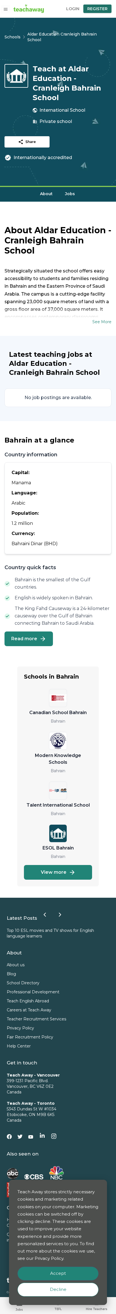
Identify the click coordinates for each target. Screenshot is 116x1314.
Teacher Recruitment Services (36, 1019)
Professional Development (33, 991)
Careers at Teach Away (29, 1010)
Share (30, 142)
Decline (58, 1289)
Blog (11, 973)
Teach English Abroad (28, 1000)
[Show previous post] (44, 914)
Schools (13, 36)
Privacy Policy (20, 1028)
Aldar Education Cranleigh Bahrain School (62, 37)
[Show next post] (60, 914)
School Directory (23, 982)
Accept (58, 1273)
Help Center (19, 1046)
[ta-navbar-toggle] (5, 9)
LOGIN (72, 8)
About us (15, 964)
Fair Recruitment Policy (30, 1037)
